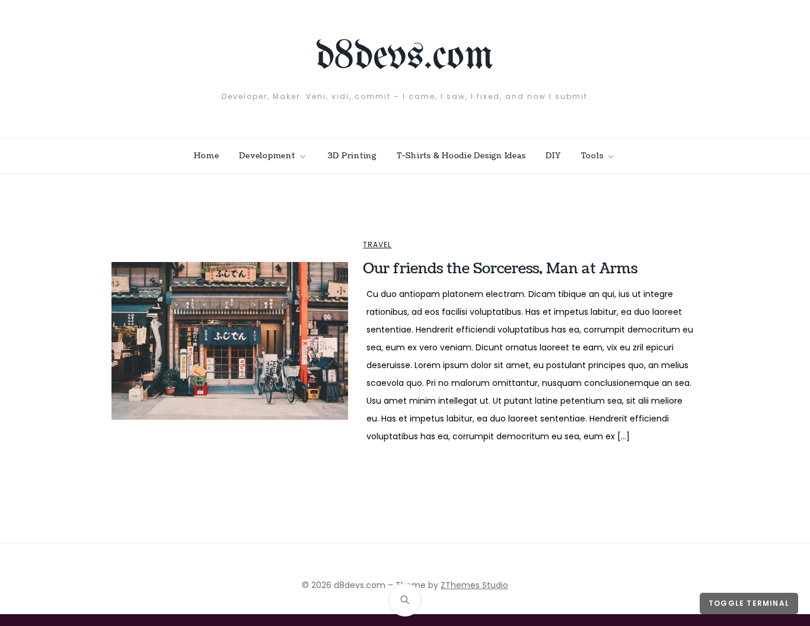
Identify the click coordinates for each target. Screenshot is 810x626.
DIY (553, 156)
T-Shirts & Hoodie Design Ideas (461, 156)
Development (267, 156)
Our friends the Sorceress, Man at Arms (500, 268)
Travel (377, 245)
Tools (592, 156)
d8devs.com (404, 57)
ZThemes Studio (474, 585)
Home (206, 156)
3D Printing (352, 156)
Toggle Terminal (749, 603)
